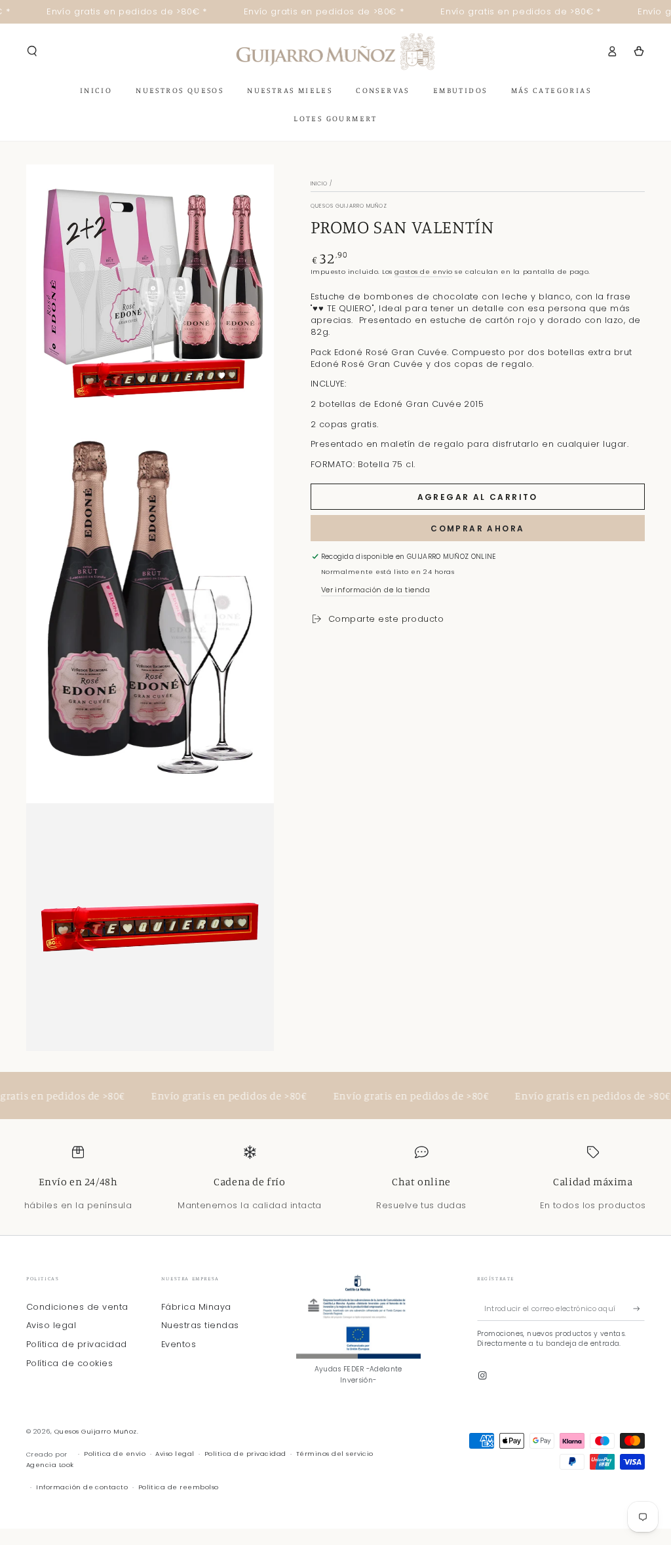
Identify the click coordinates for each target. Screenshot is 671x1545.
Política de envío (114, 1453)
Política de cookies (69, 1363)
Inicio (319, 183)
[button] (32, 50)
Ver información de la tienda (375, 589)
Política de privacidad (76, 1344)
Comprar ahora (477, 528)
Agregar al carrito (477, 497)
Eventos (178, 1344)
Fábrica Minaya (196, 1306)
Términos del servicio (335, 1453)
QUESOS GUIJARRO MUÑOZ (349, 206)
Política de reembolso (178, 1487)
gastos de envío (423, 271)
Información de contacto (82, 1487)
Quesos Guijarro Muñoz (95, 1431)
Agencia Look (50, 1464)
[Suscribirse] (639, 1308)
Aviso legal (51, 1325)
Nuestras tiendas (200, 1325)
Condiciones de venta (77, 1306)
